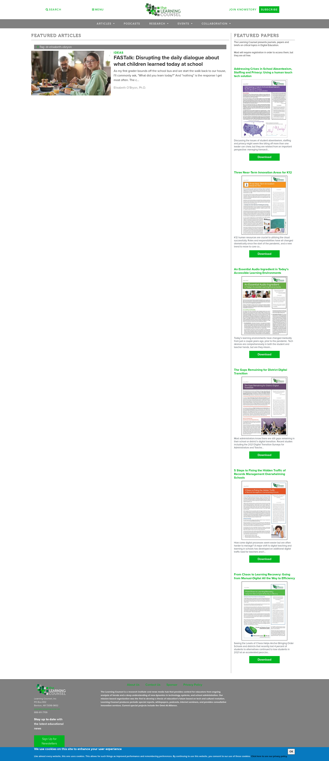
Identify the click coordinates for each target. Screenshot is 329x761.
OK (291, 752)
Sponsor (171, 684)
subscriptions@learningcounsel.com (47, 709)
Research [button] (157, 24)
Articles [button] (104, 24)
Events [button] (184, 24)
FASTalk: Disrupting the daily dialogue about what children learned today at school (166, 61)
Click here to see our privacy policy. (269, 756)
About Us (133, 684)
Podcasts (132, 24)
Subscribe (269, 9)
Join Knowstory (243, 9)
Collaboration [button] (215, 24)
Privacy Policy (192, 684)
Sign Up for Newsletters (49, 741)
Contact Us (152, 684)
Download (264, 157)
